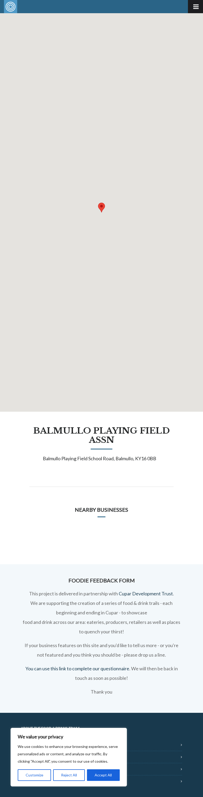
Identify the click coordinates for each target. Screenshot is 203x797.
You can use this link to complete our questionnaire (77, 668)
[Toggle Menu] (195, 6)
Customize (34, 775)
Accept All (103, 775)
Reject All (69, 775)
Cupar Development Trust (146, 593)
